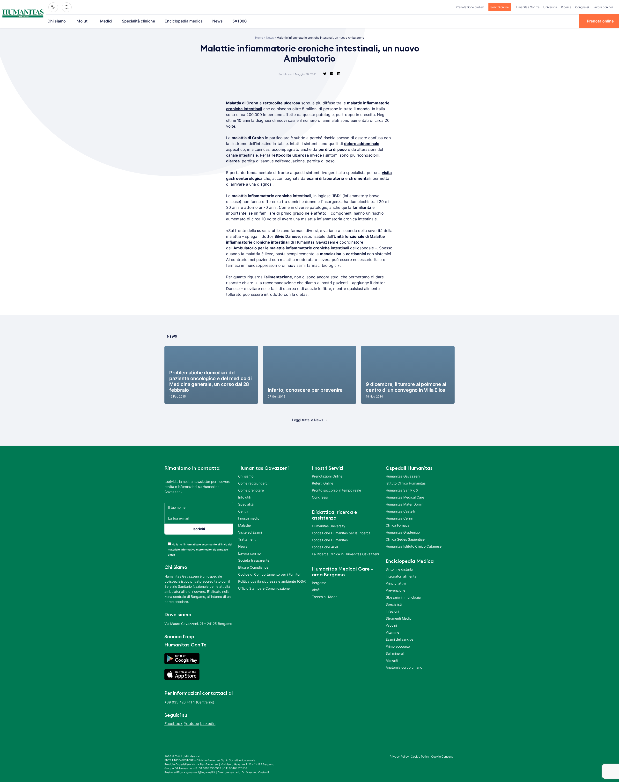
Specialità (246, 504)
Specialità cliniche (138, 21)
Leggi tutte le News (307, 420)
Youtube (191, 723)
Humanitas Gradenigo (403, 532)
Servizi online (499, 7)
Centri (243, 511)
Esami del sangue (399, 639)
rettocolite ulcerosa (281, 103)
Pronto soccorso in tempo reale (336, 490)
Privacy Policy (399, 756)
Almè (316, 590)
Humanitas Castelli (400, 511)
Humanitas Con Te (527, 7)
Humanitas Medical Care (405, 497)
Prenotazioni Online (327, 476)
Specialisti (394, 604)
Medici (106, 21)
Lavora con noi (603, 7)
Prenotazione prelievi (470, 7)
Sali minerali (395, 653)
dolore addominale (361, 143)
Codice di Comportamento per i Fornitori (269, 574)
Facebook (173, 723)
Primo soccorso (398, 646)
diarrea (233, 161)
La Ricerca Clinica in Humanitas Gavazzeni (345, 554)
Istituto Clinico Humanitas (406, 483)
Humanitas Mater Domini (405, 504)
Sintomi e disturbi (399, 569)
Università (550, 7)
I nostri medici (249, 518)
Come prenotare (251, 490)
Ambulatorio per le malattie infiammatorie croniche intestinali (291, 248)
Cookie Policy (420, 756)
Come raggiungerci (253, 483)
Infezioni (392, 611)
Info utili (82, 21)
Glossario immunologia (403, 597)
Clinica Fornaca (398, 525)
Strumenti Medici (399, 618)
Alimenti (392, 660)
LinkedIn (207, 723)
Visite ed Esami (250, 532)
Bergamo (319, 583)
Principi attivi (396, 583)
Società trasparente (253, 560)
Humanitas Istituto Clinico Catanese (414, 546)
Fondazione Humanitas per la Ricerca (341, 533)
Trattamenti (247, 539)
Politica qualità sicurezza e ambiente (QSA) (272, 581)
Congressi (582, 7)
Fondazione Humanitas (330, 540)
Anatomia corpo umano (404, 667)
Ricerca (566, 7)
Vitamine (392, 632)
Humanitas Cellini (399, 518)
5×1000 (239, 21)
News (217, 21)
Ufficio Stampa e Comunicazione (264, 588)
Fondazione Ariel (325, 547)
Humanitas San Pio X (402, 490)
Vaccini (391, 625)
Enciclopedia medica (184, 21)
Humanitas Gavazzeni (403, 476)
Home (259, 37)
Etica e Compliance (253, 567)
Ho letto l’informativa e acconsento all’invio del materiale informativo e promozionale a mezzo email (200, 549)
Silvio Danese (287, 236)
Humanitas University (328, 526)
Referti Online (322, 483)
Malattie (244, 525)
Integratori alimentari (402, 576)
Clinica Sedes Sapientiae (405, 539)
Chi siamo (56, 21)
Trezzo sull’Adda (325, 597)
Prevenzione (395, 590)
